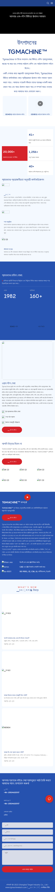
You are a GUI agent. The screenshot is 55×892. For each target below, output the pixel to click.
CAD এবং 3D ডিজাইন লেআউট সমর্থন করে (32, 567)
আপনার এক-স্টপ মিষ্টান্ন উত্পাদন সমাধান (27, 16)
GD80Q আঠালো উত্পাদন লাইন (40, 114)
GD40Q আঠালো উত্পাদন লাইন (14, 114)
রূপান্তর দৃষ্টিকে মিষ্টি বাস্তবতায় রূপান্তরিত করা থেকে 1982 (27, 13)
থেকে (5, 290)
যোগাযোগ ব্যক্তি (8, 812)
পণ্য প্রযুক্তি (8, 222)
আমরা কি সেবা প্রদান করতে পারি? (14, 752)
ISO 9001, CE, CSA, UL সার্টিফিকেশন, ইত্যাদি (35, 571)
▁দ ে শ (7, 194)
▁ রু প (6, 789)
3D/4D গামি (14, 326)
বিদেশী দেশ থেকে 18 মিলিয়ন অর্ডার (30, 562)
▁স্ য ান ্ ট (33, 887)
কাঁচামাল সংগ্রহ (8, 249)
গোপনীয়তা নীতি (45, 887)
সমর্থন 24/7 (7, 800)
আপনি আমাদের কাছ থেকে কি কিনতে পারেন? (16, 638)
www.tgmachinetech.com (16, 887)
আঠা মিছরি (41, 326)
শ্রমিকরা (32, 290)
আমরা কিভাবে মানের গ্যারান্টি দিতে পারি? (15, 695)
